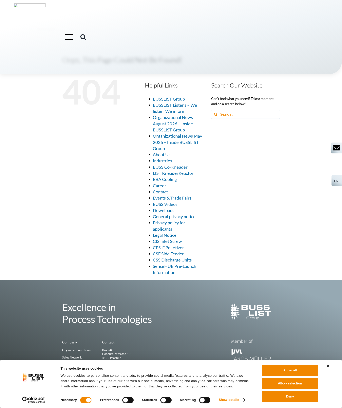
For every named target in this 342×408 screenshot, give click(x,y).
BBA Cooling (165, 179)
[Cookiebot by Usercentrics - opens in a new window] (33, 400)
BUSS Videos (165, 204)
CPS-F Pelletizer (168, 247)
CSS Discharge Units (172, 259)
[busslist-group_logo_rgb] (30, 5)
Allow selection (290, 383)
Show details (229, 400)
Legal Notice (165, 235)
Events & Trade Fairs (172, 198)
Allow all (290, 370)
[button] (83, 37)
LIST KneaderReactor (173, 173)
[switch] (128, 400)
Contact (160, 191)
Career (159, 185)
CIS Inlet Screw (167, 241)
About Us (161, 154)
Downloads (163, 210)
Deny (290, 396)
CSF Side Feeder (168, 253)
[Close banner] (328, 366)
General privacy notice (174, 216)
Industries (162, 160)
